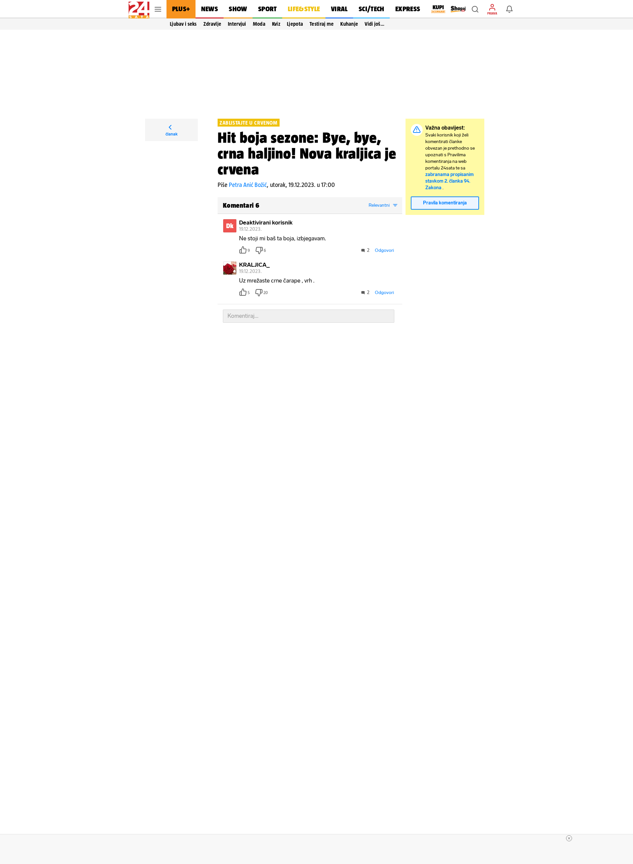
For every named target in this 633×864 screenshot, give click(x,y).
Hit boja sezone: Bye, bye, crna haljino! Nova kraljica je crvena (307, 153)
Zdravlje (212, 24)
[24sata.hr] (139, 9)
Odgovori (384, 250)
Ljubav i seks (183, 24)
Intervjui (237, 24)
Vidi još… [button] (374, 24)
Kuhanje (349, 24)
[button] (475, 9)
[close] (569, 838)
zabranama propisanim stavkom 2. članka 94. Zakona (449, 181)
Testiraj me (322, 24)
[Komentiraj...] (308, 316)
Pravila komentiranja (445, 203)
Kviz (276, 24)
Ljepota (295, 24)
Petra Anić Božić (248, 184)
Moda (259, 24)
